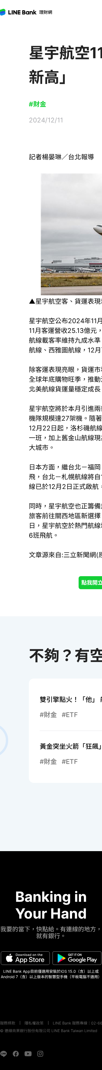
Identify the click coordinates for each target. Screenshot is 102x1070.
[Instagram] (40, 1054)
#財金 (37, 104)
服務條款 (7, 1023)
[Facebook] (16, 1054)
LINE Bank (45, 12)
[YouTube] (28, 1054)
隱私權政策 (34, 1023)
